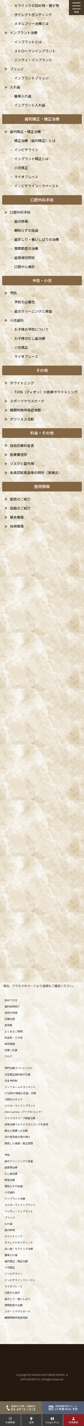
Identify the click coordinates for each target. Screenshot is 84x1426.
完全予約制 (11, 1080)
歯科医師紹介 (12, 1006)
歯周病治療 (11, 1167)
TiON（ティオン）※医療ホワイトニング (46, 391)
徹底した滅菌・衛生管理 (19, 1143)
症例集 (8, 1025)
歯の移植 (10, 1230)
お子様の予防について (31, 329)
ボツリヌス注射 (22, 419)
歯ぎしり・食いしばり (17, 1299)
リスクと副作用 (22, 463)
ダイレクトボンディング (19, 1242)
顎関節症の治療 (14, 1305)
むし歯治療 (11, 1173)
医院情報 (10, 1044)
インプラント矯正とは (31, 158)
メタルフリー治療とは (31, 23)
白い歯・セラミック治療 (19, 1248)
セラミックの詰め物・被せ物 (36, 5)
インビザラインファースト (20, 1280)
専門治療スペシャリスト (19, 1068)
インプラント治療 (15, 1198)
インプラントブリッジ (31, 77)
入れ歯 (8, 1223)
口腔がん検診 (12, 1292)
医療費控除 (18, 454)
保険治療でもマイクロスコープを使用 (26, 1124)
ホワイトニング (14, 1236)
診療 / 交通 (11, 1050)
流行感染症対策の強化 (17, 1137)
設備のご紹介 (20, 508)
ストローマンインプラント (20, 1105)
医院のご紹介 (20, 499)
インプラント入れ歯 (29, 105)
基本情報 (17, 517)
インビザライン (14, 1273)
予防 (7, 1155)
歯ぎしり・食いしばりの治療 (36, 239)
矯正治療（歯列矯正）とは (35, 140)
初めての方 (11, 1000)
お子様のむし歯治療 (29, 338)
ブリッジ (10, 1217)
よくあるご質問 (14, 1031)
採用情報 (17, 526)
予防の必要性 (24, 301)
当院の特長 (11, 1012)
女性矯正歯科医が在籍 (17, 1074)
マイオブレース (13, 1286)
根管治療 (10, 1180)
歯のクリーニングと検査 (19, 1161)
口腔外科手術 (20, 212)
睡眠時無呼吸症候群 (16, 1317)
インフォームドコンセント (20, 1087)
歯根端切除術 (24, 257)
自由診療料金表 (22, 445)
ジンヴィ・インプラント (19, 1211)
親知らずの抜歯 (14, 1186)
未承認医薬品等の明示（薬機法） (36, 472)
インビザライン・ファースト (36, 185)
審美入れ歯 (11, 1255)
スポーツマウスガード (17, 1311)
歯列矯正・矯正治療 (16, 1261)
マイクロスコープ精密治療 (20, 1118)
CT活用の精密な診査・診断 (20, 1093)
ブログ (8, 1056)
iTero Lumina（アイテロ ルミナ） (24, 1112)
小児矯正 (10, 1267)
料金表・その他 (14, 1037)
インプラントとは (28, 41)
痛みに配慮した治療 (16, 1130)
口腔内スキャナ (14, 1099)
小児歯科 (10, 1192)
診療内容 (10, 1019)
